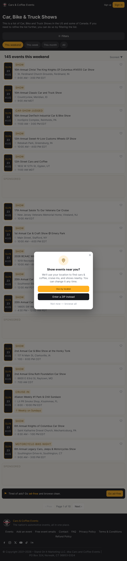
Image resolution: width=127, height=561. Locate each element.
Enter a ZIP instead (64, 296)
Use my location (63, 289)
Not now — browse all (63, 303)
